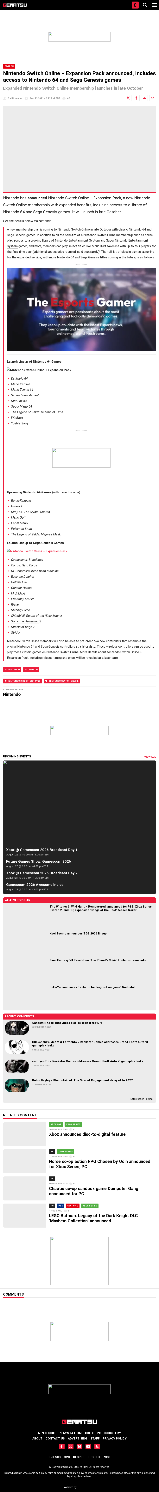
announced (37, 198)
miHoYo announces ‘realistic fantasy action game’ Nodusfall (92, 987)
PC (52, 1151)
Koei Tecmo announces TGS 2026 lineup (78, 933)
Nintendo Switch (62, 198)
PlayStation (70, 1433)
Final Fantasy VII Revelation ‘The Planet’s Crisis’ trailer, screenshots (98, 960)
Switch (9, 66)
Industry (112, 1433)
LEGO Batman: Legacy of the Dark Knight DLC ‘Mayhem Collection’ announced (93, 1218)
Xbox (89, 1433)
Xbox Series (73, 1124)
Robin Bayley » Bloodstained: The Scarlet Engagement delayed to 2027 (82, 1080)
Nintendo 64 (14, 212)
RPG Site (94, 1457)
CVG (67, 1457)
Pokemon (17, 529)
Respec (79, 1457)
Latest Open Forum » (142, 1098)
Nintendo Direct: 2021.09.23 (24, 681)
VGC (107, 1457)
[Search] (145, 5)
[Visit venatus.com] (140, 345)
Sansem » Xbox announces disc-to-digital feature (67, 1023)
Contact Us (55, 1438)
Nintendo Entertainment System (77, 240)
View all (150, 756)
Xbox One (56, 1124)
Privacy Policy (115, 1438)
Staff (95, 1438)
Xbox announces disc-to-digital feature (87, 1134)
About (37, 1438)
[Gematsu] (15, 5)
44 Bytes (86, 1485)
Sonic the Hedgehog (25, 621)
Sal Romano (15, 98)
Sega (37, 212)
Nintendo (11, 198)
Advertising (77, 1438)
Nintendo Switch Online (64, 681)
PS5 (60, 1206)
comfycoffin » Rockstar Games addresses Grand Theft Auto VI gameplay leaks (87, 1061)
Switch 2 (72, 1206)
